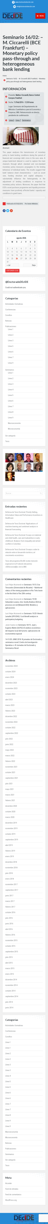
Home (5, 76)
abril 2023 (9, 700)
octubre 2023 (10, 694)
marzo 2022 (9, 756)
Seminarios (26, 120)
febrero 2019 (10, 851)
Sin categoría (10, 436)
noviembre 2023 (11, 688)
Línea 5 (10, 346)
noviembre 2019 (11, 828)
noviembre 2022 (11, 722)
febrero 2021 (10, 800)
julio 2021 (9, 784)
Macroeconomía (14, 423)
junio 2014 (9, 1008)
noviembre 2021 (11, 767)
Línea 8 (10, 412)
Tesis (7, 441)
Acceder (8, 1183)
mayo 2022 (9, 750)
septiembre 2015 (11, 952)
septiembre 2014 (11, 996)
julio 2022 (9, 739)
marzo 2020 (9, 817)
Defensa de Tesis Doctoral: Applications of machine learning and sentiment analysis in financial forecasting (21, 527)
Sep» (34, 265)
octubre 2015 (10, 946)
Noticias (8, 321)
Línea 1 (10, 329)
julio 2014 (9, 1002)
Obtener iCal (12, 270)
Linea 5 (11, 120)
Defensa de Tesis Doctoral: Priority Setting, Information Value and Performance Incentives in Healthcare (23, 515)
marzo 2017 (9, 901)
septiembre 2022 (11, 733)
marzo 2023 (9, 705)
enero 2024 (9, 677)
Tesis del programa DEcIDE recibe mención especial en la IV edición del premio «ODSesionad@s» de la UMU (21, 564)
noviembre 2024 (11, 666)
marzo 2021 (9, 795)
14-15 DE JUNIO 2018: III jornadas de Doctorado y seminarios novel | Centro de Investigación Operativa (23, 642)
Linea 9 (10, 418)
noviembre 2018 (11, 868)
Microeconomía (14, 429)
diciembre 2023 (11, 683)
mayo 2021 (9, 789)
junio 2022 (9, 744)
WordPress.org (11, 1200)
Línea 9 (10, 363)
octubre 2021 (10, 772)
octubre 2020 (10, 812)
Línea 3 (10, 340)
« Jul (8, 265)
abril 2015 (9, 963)
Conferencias (10, 310)
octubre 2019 (10, 834)
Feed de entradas (11, 1189)
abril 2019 (9, 845)
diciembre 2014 (11, 980)
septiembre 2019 (11, 840)
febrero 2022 (10, 761)
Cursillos (8, 315)
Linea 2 (10, 378)
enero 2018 (9, 879)
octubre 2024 (10, 672)
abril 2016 (9, 929)
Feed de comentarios (13, 1194)
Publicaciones (10, 326)
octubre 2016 (10, 912)
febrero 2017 (10, 907)
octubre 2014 (10, 991)
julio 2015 (9, 957)
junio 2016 (9, 924)
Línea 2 (10, 335)
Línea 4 (10, 390)
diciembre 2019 (11, 823)
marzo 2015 (9, 968)
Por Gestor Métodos (31, 204)
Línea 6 (10, 352)
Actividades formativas (14, 304)
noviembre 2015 (11, 940)
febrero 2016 (10, 935)
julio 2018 (9, 873)
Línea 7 (18, 120)
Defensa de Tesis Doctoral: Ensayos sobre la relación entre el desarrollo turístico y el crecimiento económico (22, 552)
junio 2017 (9, 896)
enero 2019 (9, 856)
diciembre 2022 (11, 716)
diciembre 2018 (11, 862)
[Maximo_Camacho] (28, 457)
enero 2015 (9, 974)
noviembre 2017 (11, 884)
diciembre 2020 (11, 806)
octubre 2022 (10, 728)
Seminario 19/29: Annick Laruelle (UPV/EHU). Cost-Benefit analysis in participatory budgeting (24, 616)
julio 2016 (9, 918)
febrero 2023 (10, 711)
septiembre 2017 (11, 890)
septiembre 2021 (11, 778)
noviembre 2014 (11, 985)
